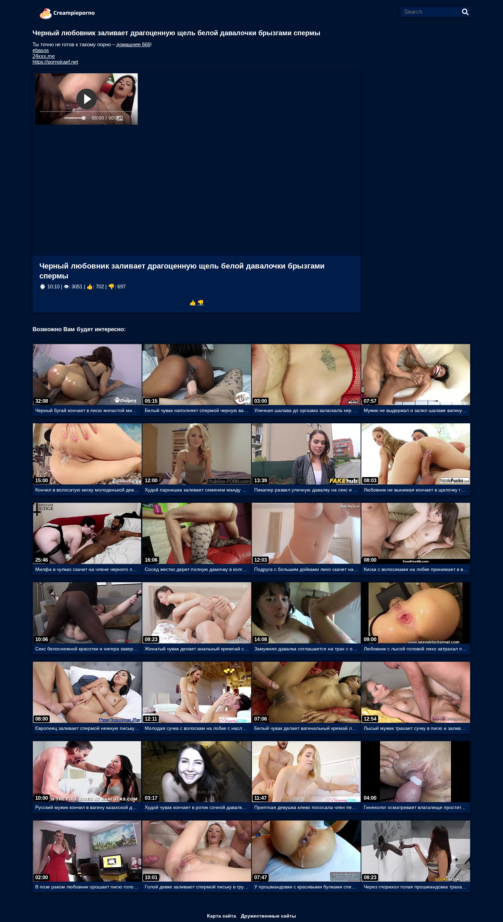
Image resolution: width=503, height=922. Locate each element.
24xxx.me (44, 56)
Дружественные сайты (268, 916)
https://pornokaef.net (55, 62)
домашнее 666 (133, 44)
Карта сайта (221, 916)
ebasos (41, 50)
